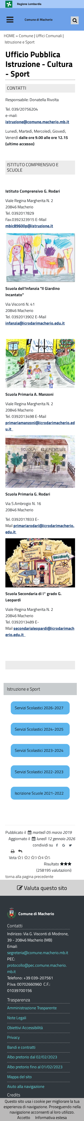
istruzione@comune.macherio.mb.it (37, 122)
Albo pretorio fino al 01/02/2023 (34, 1066)
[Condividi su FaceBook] (56, 845)
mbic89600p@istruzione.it (29, 226)
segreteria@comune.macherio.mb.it (37, 953)
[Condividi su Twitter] (70, 845)
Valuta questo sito (45, 887)
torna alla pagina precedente (29, 876)
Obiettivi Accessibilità (25, 1027)
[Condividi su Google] (63, 845)
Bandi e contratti (21, 1047)
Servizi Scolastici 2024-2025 (39, 729)
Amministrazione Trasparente (32, 1007)
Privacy (13, 1037)
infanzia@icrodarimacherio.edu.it (35, 323)
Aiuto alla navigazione (25, 1086)
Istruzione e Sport (19, 42)
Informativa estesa (51, 1117)
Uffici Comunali (49, 36)
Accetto (23, 1117)
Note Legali (16, 1017)
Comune (26, 36)
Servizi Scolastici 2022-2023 (39, 772)
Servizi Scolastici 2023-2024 (39, 750)
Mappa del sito (19, 1076)
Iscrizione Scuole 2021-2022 (39, 793)
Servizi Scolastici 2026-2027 (39, 708)
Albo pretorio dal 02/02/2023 (32, 1057)
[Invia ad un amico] (20, 851)
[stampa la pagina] (12, 851)
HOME (9, 36)
